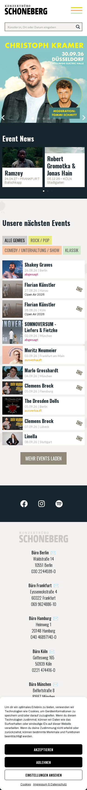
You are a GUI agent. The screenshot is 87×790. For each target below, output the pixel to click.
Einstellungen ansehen (44, 775)
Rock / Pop (40, 240)
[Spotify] (59, 503)
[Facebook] (24, 503)
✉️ (44, 552)
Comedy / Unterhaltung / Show (32, 250)
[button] (3, 118)
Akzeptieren (43, 749)
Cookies (25, 784)
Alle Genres (15, 240)
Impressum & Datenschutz (50, 784)
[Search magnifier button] (78, 27)
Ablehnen (43, 762)
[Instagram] (41, 503)
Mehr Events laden (43, 458)
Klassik (71, 250)
